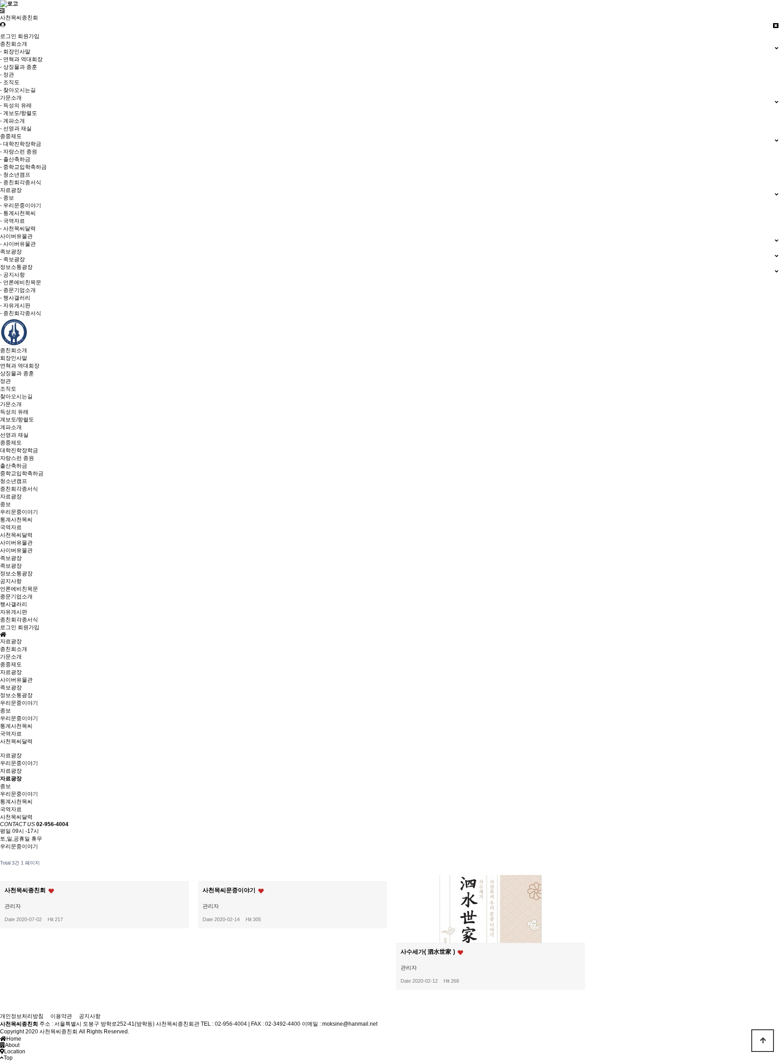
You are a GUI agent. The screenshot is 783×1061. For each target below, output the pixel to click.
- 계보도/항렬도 (18, 113)
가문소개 (11, 404)
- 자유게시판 (15, 305)
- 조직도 (9, 82)
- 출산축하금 (15, 159)
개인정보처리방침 (22, 1016)
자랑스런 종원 (17, 458)
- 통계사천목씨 (18, 213)
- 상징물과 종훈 (18, 67)
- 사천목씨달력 (18, 228)
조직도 (8, 389)
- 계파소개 (12, 121)
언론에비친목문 (19, 589)
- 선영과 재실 (16, 128)
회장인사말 (13, 358)
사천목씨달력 (16, 535)
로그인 (8, 36)
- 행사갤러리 (15, 298)
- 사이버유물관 (18, 244)
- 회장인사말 (15, 51)
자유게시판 (13, 612)
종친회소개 (13, 350)
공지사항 (11, 581)
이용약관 (61, 1016)
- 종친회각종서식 (20, 182)
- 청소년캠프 (15, 175)
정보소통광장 (16, 573)
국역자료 (11, 527)
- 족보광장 (12, 259)
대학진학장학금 (19, 450)
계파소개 (11, 427)
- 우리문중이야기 (20, 205)
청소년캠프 (13, 481)
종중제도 (11, 443)
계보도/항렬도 (17, 419)
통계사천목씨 (16, 519)
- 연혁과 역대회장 (21, 59)
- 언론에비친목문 (20, 282)
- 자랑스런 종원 (18, 151)
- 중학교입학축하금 (23, 167)
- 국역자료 (12, 221)
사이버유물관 (16, 543)
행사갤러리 (13, 604)
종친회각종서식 (19, 489)
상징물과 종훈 (17, 373)
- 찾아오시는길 (18, 90)
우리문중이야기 (19, 512)
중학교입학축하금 (22, 473)
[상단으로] (762, 1040)
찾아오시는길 (16, 396)
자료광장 (11, 496)
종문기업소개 (16, 596)
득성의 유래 (14, 412)
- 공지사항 (12, 275)
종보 (5, 504)
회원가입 (28, 36)
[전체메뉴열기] (2, 11)
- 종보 (7, 198)
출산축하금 (13, 466)
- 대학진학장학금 (20, 144)
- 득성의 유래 (16, 105)
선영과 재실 (14, 435)
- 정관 (7, 75)
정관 (5, 381)
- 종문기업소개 (18, 290)
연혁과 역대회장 (19, 366)
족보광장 (11, 558)
